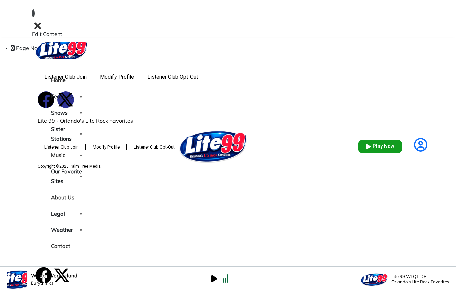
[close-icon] (37, 26)
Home (58, 80)
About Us (62, 198)
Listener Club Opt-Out (172, 77)
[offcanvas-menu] (33, 13)
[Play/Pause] (214, 279)
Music (58, 155)
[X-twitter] (61, 275)
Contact (60, 246)
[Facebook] (43, 275)
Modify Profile (117, 77)
